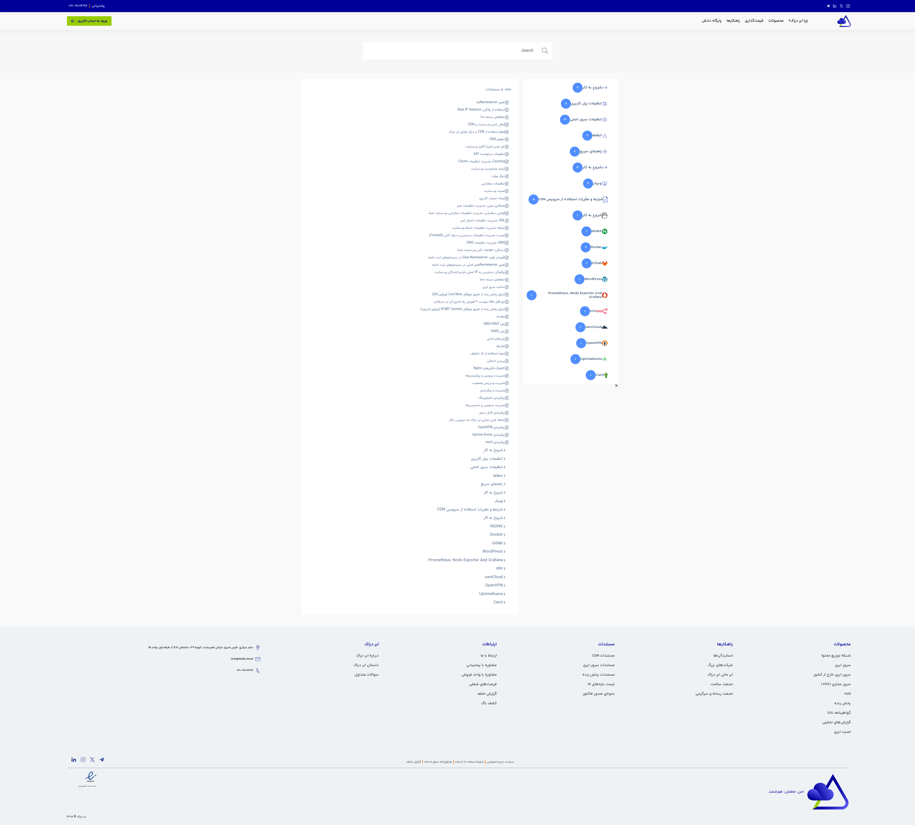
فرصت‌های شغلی (483, 684)
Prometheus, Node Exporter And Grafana (465, 560)
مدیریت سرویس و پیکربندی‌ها (485, 375)
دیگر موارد (498, 176)
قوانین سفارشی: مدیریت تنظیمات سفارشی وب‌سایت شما (467, 213)
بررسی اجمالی (496, 360)
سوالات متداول (366, 675)
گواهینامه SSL (839, 713)
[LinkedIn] (834, 6)
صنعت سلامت (722, 684)
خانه (508, 89)
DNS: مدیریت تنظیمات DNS (486, 242)
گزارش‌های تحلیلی (836, 722)
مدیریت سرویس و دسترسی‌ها (485, 405)
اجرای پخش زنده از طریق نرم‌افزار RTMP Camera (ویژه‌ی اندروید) (462, 309)
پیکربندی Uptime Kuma (488, 434)
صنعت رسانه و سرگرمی (714, 694)
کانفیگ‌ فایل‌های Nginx (489, 368)
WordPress (493, 552)
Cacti (498, 602)
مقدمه (501, 316)
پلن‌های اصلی (496, 338)
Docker (496, 535)
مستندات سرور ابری (599, 665)
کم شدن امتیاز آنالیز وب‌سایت (485, 146)
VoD (847, 694)
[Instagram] (848, 6)
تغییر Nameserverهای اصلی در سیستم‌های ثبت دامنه (468, 264)
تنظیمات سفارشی (493, 183)
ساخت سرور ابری (494, 287)
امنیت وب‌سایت (494, 191)
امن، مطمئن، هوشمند (786, 792)
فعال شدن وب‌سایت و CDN (486, 124)
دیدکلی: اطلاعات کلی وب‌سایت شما (481, 250)
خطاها (498, 476)
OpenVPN (494, 585)
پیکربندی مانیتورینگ (491, 397)
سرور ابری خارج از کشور (832, 675)
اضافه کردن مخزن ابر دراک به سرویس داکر (477, 420)
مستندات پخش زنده (598, 675)
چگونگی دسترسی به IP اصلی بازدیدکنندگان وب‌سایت (470, 272)
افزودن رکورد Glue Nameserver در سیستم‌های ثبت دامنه (466, 257)
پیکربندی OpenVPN (491, 427)
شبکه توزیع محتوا (836, 656)
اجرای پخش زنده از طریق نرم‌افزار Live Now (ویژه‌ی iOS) (468, 294)
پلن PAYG (498, 331)
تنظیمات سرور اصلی (486, 467)
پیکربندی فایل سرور (492, 412)
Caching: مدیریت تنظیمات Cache (481, 161)
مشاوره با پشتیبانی (481, 665)
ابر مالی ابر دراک (720, 675)
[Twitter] (841, 6)
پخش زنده (842, 703)
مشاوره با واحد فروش (479, 675)
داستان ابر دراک (366, 665)
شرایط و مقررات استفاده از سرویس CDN (470, 509)
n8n (499, 568)
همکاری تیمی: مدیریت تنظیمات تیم (481, 205)
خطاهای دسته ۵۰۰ (492, 279)
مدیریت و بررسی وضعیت (488, 383)
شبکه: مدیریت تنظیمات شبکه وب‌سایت (478, 227)
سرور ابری (843, 665)
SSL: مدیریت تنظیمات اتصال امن (482, 220)
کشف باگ (489, 703)
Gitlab (497, 543)
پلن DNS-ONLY (494, 323)
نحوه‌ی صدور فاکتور (599, 694)
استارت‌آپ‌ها (723, 656)
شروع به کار (493, 450)
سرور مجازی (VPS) (836, 684)
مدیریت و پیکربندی (492, 390)
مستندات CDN (603, 656)
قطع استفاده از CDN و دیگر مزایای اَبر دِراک (477, 131)
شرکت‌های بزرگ (720, 665)
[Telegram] (828, 6)
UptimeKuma (491, 594)
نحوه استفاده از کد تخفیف (487, 353)
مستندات (492, 89)
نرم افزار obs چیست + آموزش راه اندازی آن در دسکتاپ (469, 301)
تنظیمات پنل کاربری (487, 459)
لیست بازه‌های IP (601, 684)
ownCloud (494, 577)
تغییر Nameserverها (491, 102)
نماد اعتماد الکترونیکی (87, 786)
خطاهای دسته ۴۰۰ (492, 117)
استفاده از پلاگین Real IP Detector (481, 109)
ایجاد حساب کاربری (492, 198)
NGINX (496, 526)
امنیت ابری (842, 732)
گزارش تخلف (487, 694)
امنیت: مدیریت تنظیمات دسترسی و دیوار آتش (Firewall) (467, 235)
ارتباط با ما (489, 656)
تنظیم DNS (497, 139)
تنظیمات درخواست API (489, 154)
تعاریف (500, 346)
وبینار (499, 501)
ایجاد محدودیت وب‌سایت (488, 168)
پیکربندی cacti (495, 442)
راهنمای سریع (492, 484)
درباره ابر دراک (367, 656)
